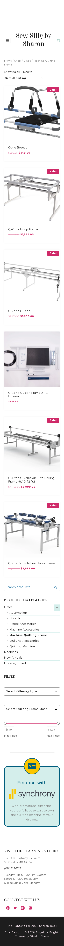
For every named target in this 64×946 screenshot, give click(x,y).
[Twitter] (15, 907)
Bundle (15, 618)
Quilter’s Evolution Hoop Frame (31, 563)
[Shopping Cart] (58, 40)
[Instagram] (22, 907)
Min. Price (10, 735)
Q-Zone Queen (19, 311)
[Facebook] (7, 907)
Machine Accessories (24, 629)
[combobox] (30, 691)
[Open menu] (7, 40)
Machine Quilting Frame (28, 635)
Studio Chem (39, 936)
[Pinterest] (30, 907)
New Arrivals (13, 657)
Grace (8, 607)
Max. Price (53, 735)
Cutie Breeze (17, 147)
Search (56, 587)
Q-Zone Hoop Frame (23, 229)
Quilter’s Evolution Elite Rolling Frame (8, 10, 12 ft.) (31, 479)
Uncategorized (15, 663)
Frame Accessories (23, 624)
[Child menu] (57, 607)
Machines (11, 652)
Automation (18, 612)
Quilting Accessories (24, 640)
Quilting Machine (22, 646)
